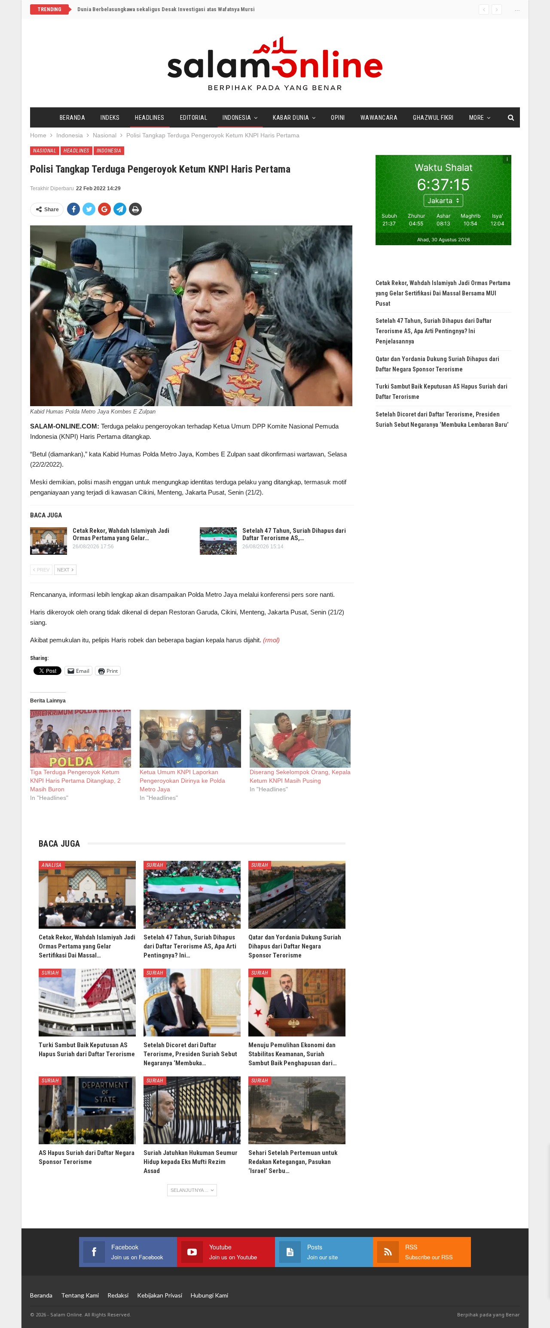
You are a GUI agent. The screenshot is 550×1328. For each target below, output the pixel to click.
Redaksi (117, 1295)
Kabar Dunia (291, 117)
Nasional (44, 151)
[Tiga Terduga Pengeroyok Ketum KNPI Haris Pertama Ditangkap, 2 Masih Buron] (80, 739)
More (476, 117)
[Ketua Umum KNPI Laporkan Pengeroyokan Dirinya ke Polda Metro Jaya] (190, 739)
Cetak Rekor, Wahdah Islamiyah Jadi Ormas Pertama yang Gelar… (121, 534)
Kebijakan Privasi (159, 1295)
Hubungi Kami (209, 1295)
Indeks (110, 117)
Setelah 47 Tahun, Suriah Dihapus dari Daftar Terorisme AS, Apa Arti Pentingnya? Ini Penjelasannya (434, 331)
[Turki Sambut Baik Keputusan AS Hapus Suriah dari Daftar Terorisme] (87, 1002)
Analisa (52, 865)
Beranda (73, 117)
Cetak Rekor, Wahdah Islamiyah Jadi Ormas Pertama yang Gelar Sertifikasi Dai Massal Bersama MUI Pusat (443, 293)
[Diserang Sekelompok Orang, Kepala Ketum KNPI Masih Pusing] (300, 739)
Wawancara (379, 117)
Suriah (155, 865)
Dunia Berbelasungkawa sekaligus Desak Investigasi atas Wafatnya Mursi (166, 9)
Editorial (194, 117)
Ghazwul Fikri (433, 117)
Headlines (150, 117)
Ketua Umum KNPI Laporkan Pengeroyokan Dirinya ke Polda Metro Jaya (182, 781)
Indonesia (237, 117)
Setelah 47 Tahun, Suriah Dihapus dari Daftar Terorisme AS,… (294, 534)
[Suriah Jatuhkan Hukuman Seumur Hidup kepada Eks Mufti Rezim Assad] (192, 1110)
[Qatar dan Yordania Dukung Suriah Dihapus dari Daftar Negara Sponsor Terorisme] (296, 895)
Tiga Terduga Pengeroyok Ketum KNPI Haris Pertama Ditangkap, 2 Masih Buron (75, 781)
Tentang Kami (80, 1295)
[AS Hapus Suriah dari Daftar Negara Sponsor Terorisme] (87, 1110)
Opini (338, 117)
